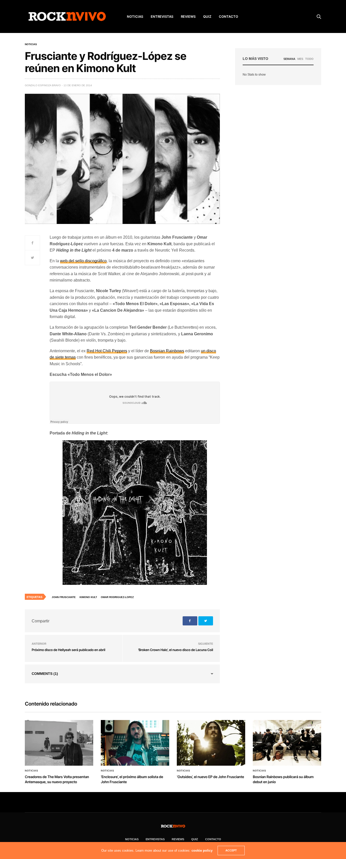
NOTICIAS (135, 16)
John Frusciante (64, 597)
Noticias (31, 44)
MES (300, 58)
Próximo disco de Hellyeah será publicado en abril (68, 650)
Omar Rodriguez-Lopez (117, 597)
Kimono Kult (88, 597)
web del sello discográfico (83, 261)
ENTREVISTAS (162, 16)
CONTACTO (228, 16)
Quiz (207, 16)
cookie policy (202, 850)
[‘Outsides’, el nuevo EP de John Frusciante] (211, 743)
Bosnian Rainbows (167, 351)
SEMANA (289, 58)
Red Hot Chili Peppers (107, 351)
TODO (309, 58)
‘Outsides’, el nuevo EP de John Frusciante (210, 777)
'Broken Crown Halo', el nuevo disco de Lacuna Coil (175, 650)
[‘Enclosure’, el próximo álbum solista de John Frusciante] (135, 743)
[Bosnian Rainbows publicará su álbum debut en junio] (287, 743)
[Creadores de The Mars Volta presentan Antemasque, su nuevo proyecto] (59, 743)
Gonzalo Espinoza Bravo (43, 85)
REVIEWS (188, 16)
